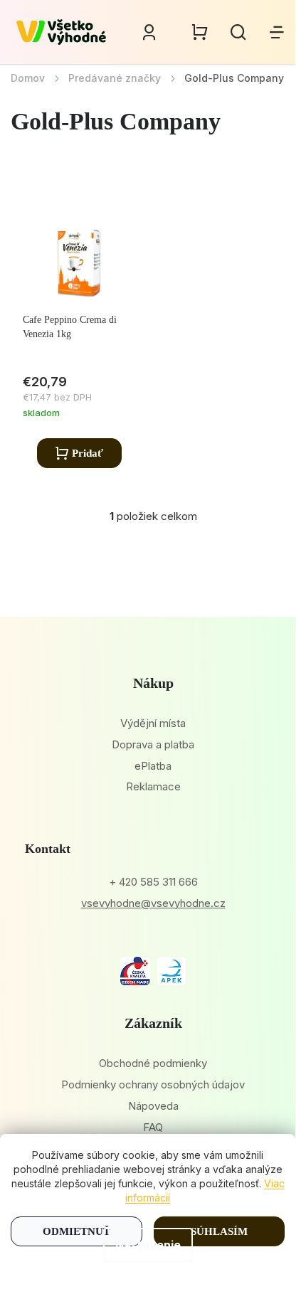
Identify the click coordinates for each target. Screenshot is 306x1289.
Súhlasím (219, 1231)
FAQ (153, 1127)
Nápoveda (153, 1106)
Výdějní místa (153, 723)
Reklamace (153, 786)
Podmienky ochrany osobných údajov (153, 1084)
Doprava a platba (153, 744)
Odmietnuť (76, 1231)
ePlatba (153, 766)
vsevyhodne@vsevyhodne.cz (153, 903)
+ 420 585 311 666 (153, 881)
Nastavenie (148, 1245)
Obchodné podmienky (153, 1063)
